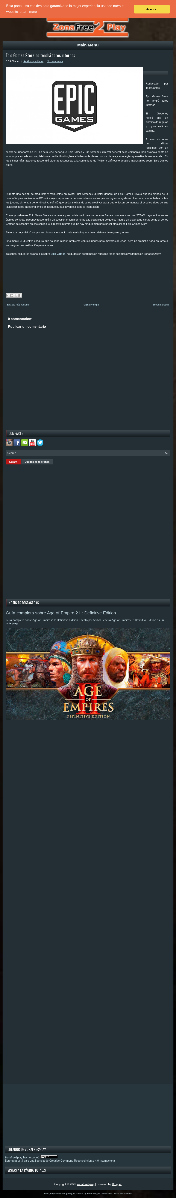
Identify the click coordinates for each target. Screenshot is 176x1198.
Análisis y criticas (33, 61)
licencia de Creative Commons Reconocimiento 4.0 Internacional (75, 1160)
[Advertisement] (84, 181)
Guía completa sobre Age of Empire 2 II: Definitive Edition (61, 613)
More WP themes (123, 1193)
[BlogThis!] (12, 295)
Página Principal (91, 304)
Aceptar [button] (152, 9)
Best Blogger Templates (99, 1193)
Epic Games (58, 253)
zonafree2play (85, 1184)
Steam (13, 461)
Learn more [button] (28, 11)
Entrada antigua (161, 304)
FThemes (60, 1193)
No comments (55, 61)
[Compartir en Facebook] (20, 295)
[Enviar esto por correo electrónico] (8, 295)
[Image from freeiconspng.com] (40, 445)
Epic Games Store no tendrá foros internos (40, 55)
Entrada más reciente (18, 304)
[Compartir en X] (16, 295)
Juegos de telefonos (37, 461)
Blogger (116, 1184)
